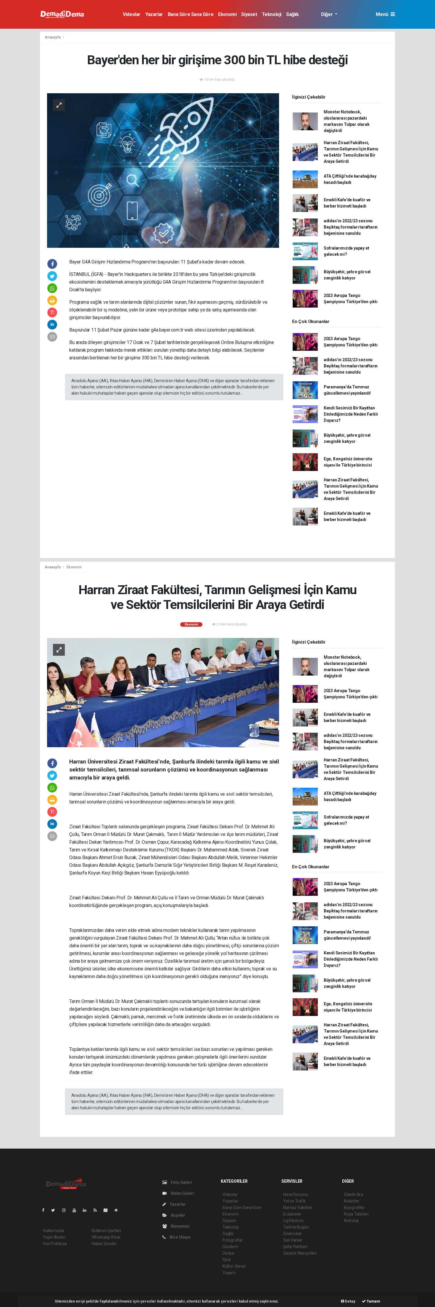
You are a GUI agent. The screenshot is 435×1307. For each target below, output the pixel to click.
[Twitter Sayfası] (55, 1210)
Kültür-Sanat (234, 1266)
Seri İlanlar (292, 1240)
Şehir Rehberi (295, 1246)
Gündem (230, 1246)
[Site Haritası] (108, 1210)
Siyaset (249, 14)
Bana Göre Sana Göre (190, 14)
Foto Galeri (181, 1182)
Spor (227, 1259)
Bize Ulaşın (180, 1237)
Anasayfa (53, 37)
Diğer (327, 14)
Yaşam (229, 1272)
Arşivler (177, 1215)
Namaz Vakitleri (297, 1207)
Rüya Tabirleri (356, 1214)
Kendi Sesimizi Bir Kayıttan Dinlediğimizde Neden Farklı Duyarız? (351, 414)
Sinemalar (292, 1233)
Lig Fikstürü (293, 1220)
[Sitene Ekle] (119, 1210)
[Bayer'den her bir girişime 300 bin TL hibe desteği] (163, 170)
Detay (349, 1301)
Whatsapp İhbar (106, 1237)
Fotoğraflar (233, 1240)
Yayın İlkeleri (54, 1237)
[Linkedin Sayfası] (87, 1210)
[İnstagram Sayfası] (66, 1210)
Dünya (228, 1253)
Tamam (373, 1301)
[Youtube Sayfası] (76, 1210)
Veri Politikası (55, 1243)
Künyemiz (179, 1226)
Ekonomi (227, 14)
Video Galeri (182, 1193)
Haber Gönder (104, 1243)
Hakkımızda (53, 1230)
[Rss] (98, 1210)
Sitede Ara (353, 1194)
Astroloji (351, 1220)
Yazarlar (154, 14)
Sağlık (292, 14)
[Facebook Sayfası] (45, 1210)
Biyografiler (354, 1207)
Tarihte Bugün (296, 1227)
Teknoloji (271, 14)
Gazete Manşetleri (300, 1253)
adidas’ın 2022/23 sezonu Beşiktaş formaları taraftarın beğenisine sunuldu (351, 227)
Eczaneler (292, 1214)
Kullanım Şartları (106, 1230)
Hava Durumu (295, 1194)
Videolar (132, 14)
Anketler (351, 1201)
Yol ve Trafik (294, 1201)
